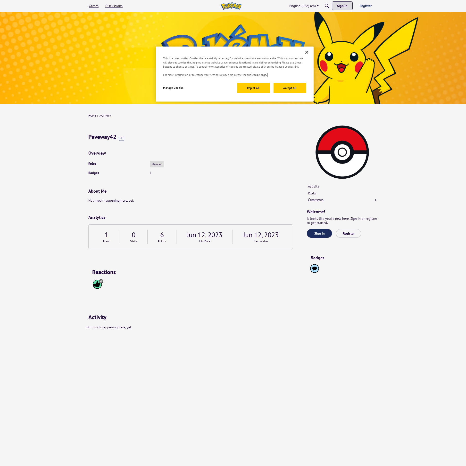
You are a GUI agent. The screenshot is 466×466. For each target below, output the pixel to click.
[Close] (306, 52)
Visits (133, 241)
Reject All (253, 88)
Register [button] (349, 233)
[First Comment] (314, 268)
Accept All (290, 88)
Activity (313, 186)
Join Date (204, 241)
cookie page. (259, 75)
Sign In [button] (319, 233)
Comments (342, 199)
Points (162, 241)
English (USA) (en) (302, 6)
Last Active (261, 241)
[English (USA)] (230, 6)
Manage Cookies (173, 88)
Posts (106, 241)
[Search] (327, 5)
